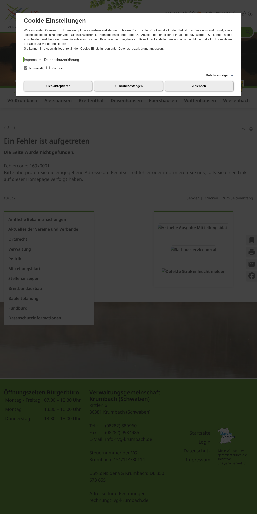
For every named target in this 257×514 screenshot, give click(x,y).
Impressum (33, 60)
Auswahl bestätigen (128, 86)
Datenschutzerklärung (61, 60)
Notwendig (37, 68)
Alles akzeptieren (57, 86)
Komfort (57, 68)
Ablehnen (199, 86)
